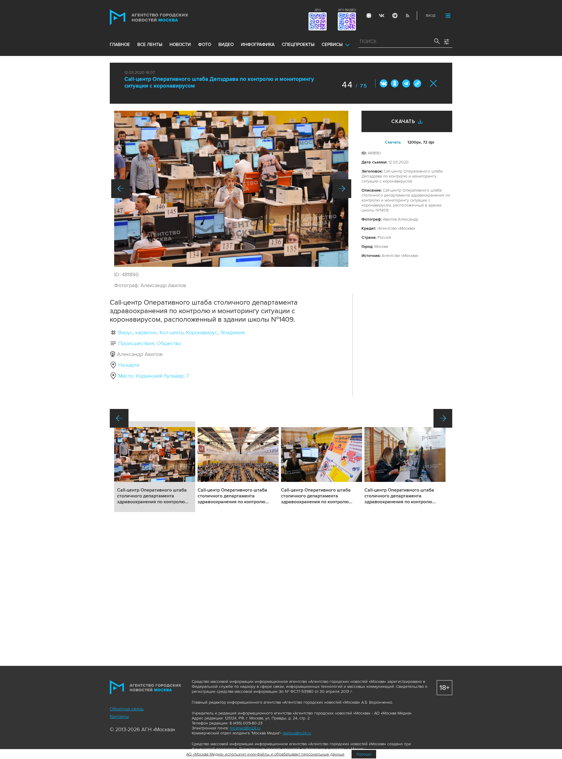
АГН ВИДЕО (347, 10)
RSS (407, 15)
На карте (128, 365)
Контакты (119, 716)
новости (180, 44)
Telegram (394, 15)
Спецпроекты (298, 44)
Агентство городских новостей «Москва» (160, 17)
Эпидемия (232, 332)
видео (226, 44)
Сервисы (332, 44)
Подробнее (154, 466)
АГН (318, 10)
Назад (120, 188)
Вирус (125, 332)
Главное (120, 44)
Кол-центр (172, 332)
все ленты (149, 44)
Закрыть (434, 83)
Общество (169, 343)
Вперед (342, 188)
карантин (146, 332)
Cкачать (393, 142)
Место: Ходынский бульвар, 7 (153, 376)
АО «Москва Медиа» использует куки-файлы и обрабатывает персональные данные (265, 754)
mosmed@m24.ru (245, 728)
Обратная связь (127, 709)
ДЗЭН (368, 15)
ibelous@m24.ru (297, 733)
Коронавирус (201, 332)
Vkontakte (381, 15)
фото (204, 44)
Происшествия (136, 343)
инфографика (258, 44)
